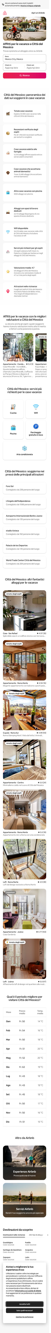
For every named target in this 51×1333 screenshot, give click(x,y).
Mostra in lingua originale (30, 6)
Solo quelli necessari (24, 1310)
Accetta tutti (24, 1304)
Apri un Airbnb (38, 13)
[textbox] (14, 67)
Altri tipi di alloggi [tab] (36, 1235)
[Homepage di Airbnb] (5, 13)
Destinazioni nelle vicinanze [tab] (14, 1235)
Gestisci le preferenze (24, 1317)
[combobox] (24, 59)
